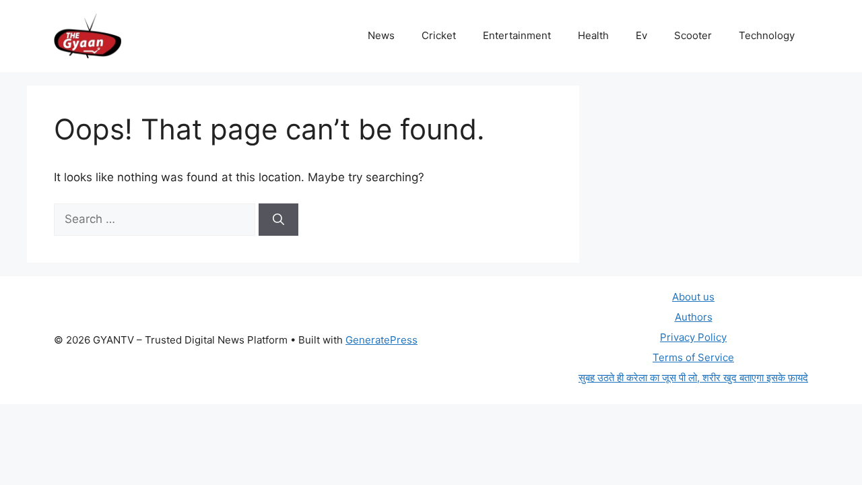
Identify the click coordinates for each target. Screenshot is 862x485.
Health (593, 35)
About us (693, 296)
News (381, 35)
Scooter (693, 35)
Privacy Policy (693, 337)
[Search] (278, 219)
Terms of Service (693, 357)
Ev (641, 35)
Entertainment (517, 35)
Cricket (439, 35)
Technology (767, 35)
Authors (693, 317)
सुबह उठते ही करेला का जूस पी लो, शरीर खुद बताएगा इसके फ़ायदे (693, 377)
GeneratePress (381, 339)
